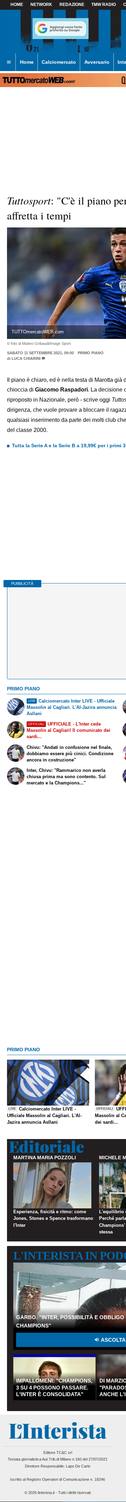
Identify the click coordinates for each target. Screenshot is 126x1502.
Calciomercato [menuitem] (59, 62)
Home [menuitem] (27, 62)
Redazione (71, 4)
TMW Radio (103, 4)
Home (16, 4)
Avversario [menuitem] (97, 62)
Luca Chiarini (26, 358)
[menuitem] (9, 62)
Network (41, 4)
